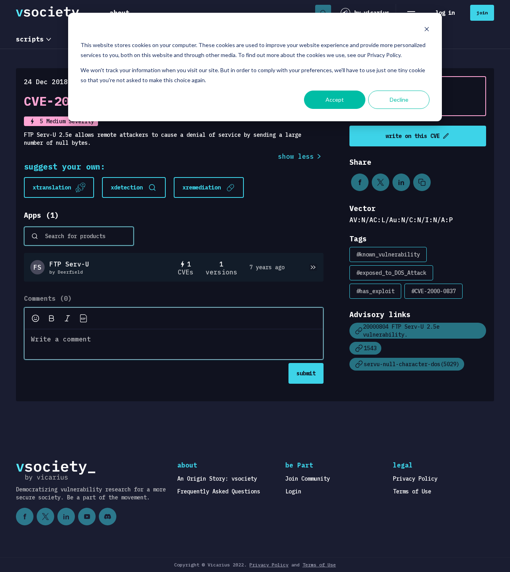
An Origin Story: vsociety (217, 478)
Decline (399, 99)
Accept (335, 99)
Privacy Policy (415, 478)
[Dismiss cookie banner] (427, 30)
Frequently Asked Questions (218, 491)
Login (293, 491)
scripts (30, 39)
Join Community (307, 478)
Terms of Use (412, 491)
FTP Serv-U (69, 264)
